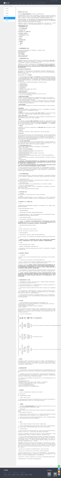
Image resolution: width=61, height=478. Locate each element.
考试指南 (28, 3)
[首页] (6, 3)
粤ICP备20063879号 (23, 476)
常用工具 (39, 3)
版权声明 (7, 20)
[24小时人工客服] (59, 469)
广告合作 (7, 10)
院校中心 (31, 3)
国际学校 (16, 3)
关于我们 (7, 8)
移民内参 (5, 472)
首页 (13, 3)
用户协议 (7, 15)
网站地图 (30, 474)
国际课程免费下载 (22, 472)
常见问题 (35, 3)
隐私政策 (11, 5)
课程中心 (20, 3)
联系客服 (7, 13)
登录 (54, 0)
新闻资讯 (43, 3)
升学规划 (9, 472)
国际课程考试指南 (15, 472)
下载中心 (24, 3)
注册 (56, 0)
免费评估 (59, 472)
